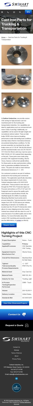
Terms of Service (16, 353)
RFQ (28, 12)
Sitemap (16, 350)
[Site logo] (16, 4)
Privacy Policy (16, 359)
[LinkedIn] (16, 378)
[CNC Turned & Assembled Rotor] (16, 55)
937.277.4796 (17, 369)
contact (18, 220)
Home (3, 37)
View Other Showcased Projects (15, 303)
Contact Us (16, 347)
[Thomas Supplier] (16, 387)
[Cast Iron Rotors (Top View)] (16, 103)
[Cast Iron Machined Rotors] (16, 79)
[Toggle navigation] (2, 12)
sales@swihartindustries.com (18, 374)
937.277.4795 (18, 372)
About (16, 356)
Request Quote (8, 225)
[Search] (20, 12)
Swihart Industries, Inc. (16, 400)
